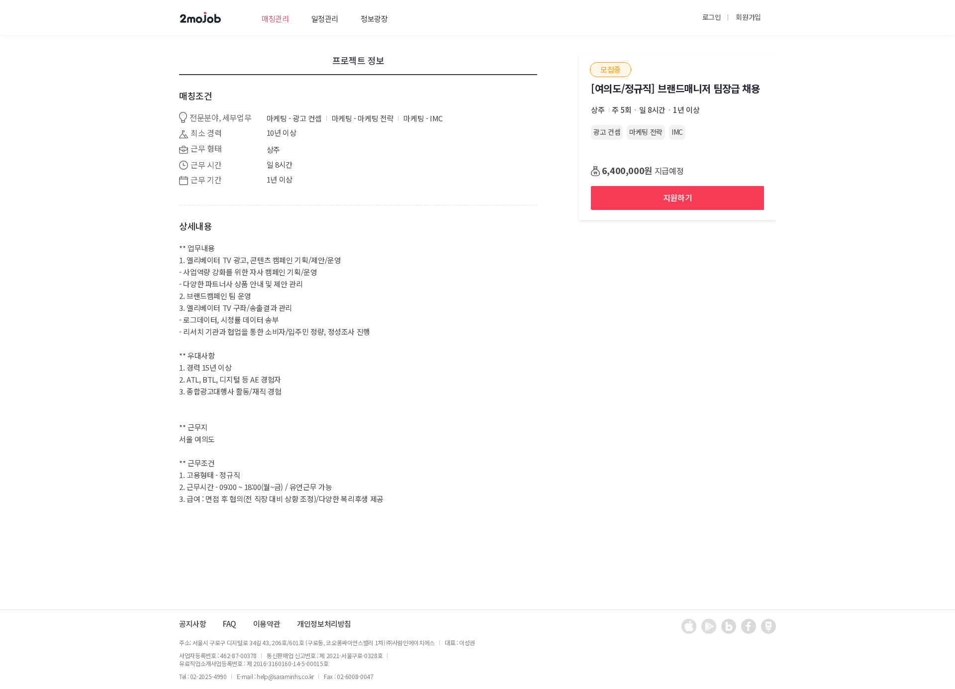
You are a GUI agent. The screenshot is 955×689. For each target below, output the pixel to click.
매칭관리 (275, 19)
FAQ (229, 624)
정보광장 (374, 19)
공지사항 (192, 624)
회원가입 (748, 16)
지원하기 (677, 197)
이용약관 (267, 624)
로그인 (711, 16)
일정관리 (325, 19)
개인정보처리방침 (324, 624)
